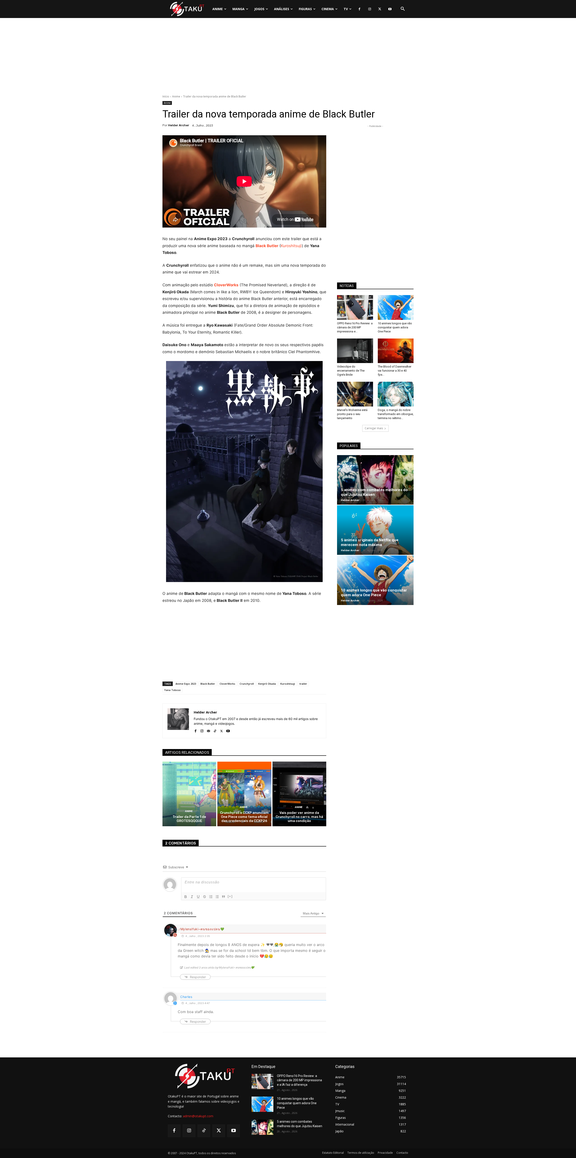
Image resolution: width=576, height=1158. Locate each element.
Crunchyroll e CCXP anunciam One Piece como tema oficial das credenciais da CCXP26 (244, 817)
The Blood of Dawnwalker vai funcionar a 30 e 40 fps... (394, 370)
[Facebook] (359, 9)
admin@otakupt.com (198, 1116)
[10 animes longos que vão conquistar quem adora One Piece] (396, 307)
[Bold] (185, 896)
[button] (403, 9)
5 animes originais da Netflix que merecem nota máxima (369, 542)
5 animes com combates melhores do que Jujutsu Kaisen (374, 492)
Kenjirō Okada (267, 683)
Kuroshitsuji (291, 246)
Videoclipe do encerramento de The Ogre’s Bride (350, 370)
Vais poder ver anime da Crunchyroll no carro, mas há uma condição (299, 817)
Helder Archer (178, 125)
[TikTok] (215, 730)
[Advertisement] (288, 57)
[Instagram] (370, 9)
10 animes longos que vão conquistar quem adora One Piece (395, 327)
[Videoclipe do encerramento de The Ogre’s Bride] (355, 351)
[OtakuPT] (186, 8)
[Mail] (208, 730)
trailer (303, 683)
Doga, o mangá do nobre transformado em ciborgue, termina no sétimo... (396, 414)
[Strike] (204, 896)
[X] (380, 9)
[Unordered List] (217, 896)
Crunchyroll (247, 683)
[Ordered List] (211, 896)
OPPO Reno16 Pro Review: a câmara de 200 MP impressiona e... (355, 327)
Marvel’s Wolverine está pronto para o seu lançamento (352, 414)
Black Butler (267, 246)
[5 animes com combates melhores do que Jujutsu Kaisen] (375, 480)
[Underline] (198, 896)
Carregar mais (374, 428)
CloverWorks (227, 683)
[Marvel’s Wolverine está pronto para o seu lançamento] (355, 394)
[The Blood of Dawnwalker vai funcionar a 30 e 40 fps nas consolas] (396, 351)
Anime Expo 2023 (186, 683)
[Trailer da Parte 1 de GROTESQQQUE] (189, 794)
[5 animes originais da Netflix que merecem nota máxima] (375, 530)
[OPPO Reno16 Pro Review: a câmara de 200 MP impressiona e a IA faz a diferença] (355, 307)
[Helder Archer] (178, 720)
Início (165, 96)
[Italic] (192, 896)
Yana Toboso (172, 690)
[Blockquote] (223, 896)
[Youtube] (390, 9)
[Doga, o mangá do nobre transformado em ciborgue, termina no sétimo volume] (396, 394)
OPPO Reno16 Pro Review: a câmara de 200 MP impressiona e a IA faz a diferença (299, 1080)
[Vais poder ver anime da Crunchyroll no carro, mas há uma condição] (299, 794)
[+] (230, 896)
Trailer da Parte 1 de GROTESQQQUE (189, 819)
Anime (176, 96)
